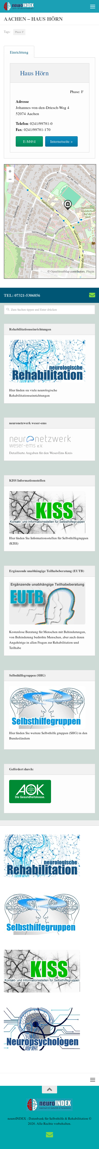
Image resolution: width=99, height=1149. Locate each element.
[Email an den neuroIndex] (92, 295)
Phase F (19, 32)
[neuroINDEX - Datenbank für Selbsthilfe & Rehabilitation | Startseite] (24, 6)
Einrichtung (19, 52)
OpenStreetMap (60, 271)
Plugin (90, 271)
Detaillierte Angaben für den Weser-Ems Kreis (40, 452)
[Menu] (92, 6)
